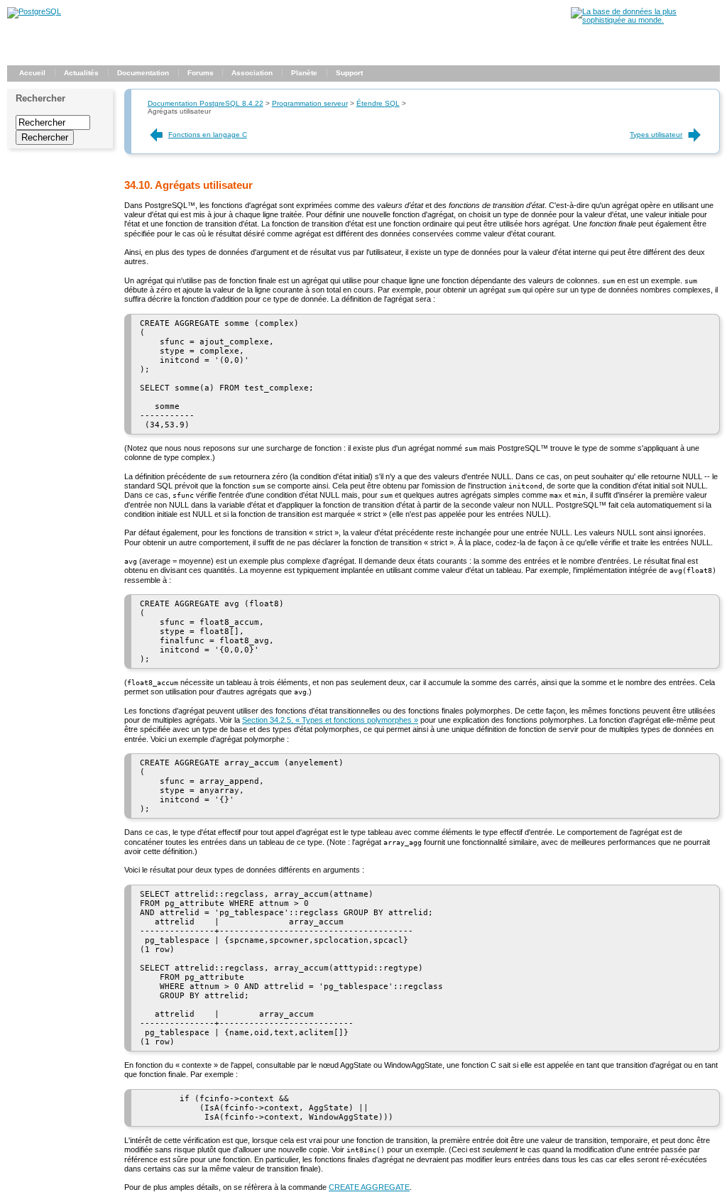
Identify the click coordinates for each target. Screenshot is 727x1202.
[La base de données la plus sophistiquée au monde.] (645, 20)
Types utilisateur (656, 134)
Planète (304, 73)
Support (349, 73)
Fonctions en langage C (207, 134)
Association (252, 73)
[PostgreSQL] (34, 11)
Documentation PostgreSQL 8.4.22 (205, 103)
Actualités (81, 73)
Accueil (32, 73)
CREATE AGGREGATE (369, 1187)
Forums (200, 73)
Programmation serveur (310, 103)
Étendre (378, 103)
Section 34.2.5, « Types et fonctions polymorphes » (330, 720)
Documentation (143, 73)
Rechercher (40, 98)
